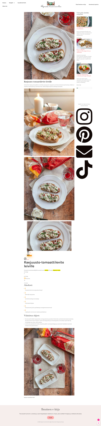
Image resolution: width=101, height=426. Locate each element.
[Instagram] (84, 125)
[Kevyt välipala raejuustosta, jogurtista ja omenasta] (84, 39)
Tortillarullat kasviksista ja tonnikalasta (84, 28)
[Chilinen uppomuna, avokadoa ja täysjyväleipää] (84, 64)
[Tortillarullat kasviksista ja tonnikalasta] (84, 17)
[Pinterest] (84, 142)
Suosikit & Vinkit (22, 2)
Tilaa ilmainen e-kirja (81, 4)
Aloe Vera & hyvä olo (93, 4)
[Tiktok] (84, 178)
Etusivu (4, 2)
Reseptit (11, 2)
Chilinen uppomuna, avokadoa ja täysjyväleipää (84, 75)
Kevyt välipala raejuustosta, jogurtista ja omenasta (84, 51)
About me (5, 6)
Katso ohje (79, 37)
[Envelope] (84, 159)
